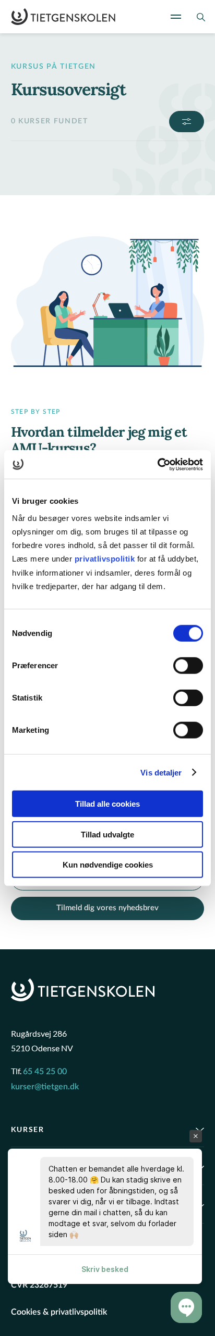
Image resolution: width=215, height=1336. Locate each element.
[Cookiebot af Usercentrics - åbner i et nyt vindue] (157, 464)
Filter (186, 121)
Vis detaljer (161, 772)
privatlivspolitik (106, 558)
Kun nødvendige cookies (108, 864)
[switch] (188, 665)
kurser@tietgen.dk (45, 1087)
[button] (186, 1307)
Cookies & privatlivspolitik (59, 1312)
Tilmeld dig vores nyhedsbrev (107, 908)
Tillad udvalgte (107, 834)
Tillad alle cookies (107, 803)
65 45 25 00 (45, 1071)
